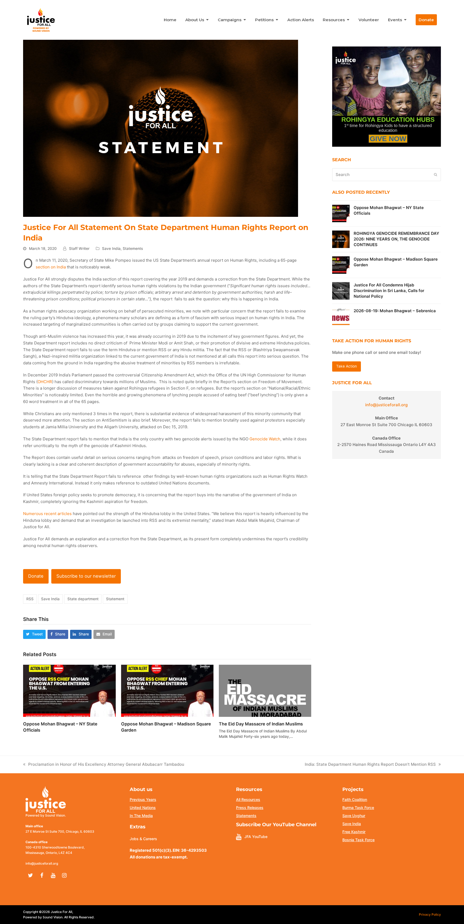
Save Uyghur (353, 815)
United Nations (143, 807)
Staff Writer (79, 248)
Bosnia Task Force (358, 839)
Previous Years (143, 799)
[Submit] (435, 174)
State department (83, 599)
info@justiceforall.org (386, 404)
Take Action (346, 366)
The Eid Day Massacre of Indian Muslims (261, 724)
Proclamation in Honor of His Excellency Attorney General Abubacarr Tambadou (106, 764)
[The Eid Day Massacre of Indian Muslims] (265, 690)
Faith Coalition (354, 799)
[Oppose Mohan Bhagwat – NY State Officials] (69, 690)
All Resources (248, 799)
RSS (30, 599)
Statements (133, 248)
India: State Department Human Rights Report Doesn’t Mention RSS (370, 764)
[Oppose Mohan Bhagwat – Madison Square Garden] (167, 690)
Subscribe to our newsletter (86, 576)
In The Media (141, 815)
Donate (36, 576)
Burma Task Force (358, 807)
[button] (34, 634)
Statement (115, 599)
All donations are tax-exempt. (159, 857)
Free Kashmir (353, 831)
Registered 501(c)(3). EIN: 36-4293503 (168, 850)
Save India (111, 248)
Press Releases (249, 807)
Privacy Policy (430, 914)
